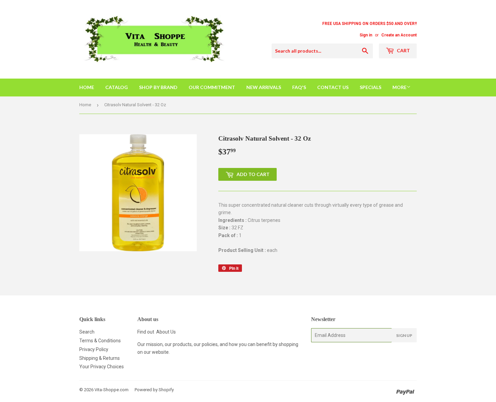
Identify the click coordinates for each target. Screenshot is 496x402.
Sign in (366, 35)
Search (86, 332)
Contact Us (333, 87)
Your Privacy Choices (101, 366)
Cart (403, 50)
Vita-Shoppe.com (111, 389)
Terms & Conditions (100, 340)
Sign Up (404, 335)
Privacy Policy (93, 349)
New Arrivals (263, 87)
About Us (166, 332)
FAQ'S (299, 87)
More (399, 87)
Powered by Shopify (154, 389)
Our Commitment (212, 87)
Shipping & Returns (99, 358)
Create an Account (399, 35)
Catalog (116, 87)
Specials (370, 87)
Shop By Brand (158, 87)
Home (86, 87)
